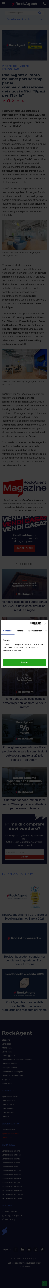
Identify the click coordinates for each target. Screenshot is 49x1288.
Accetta (24, 662)
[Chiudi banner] (45, 623)
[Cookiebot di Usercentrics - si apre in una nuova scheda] (30, 623)
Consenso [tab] (8, 631)
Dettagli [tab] (20, 631)
